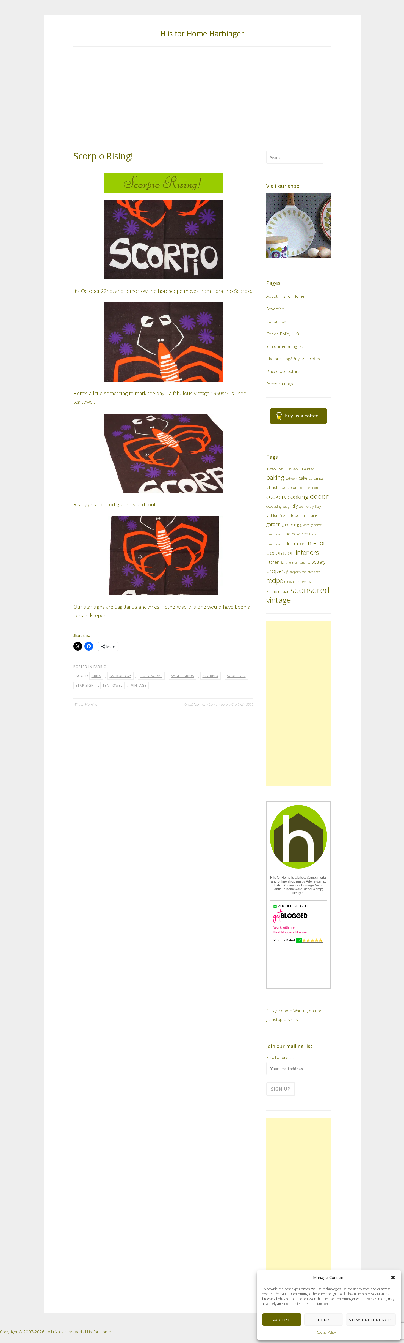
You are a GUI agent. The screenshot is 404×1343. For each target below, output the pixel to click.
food (295, 515)
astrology (120, 675)
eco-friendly (306, 507)
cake (303, 478)
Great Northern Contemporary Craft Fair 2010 (218, 704)
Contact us (276, 321)
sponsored (310, 590)
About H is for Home (285, 296)
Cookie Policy (326, 1332)
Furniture (309, 515)
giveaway (306, 524)
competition (309, 487)
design (287, 506)
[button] (393, 1277)
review (305, 581)
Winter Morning (85, 704)
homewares (297, 533)
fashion (272, 515)
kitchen (272, 562)
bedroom (291, 478)
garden (273, 524)
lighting (285, 562)
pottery (318, 562)
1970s (293, 468)
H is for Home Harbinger (202, 33)
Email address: (280, 1057)
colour (293, 487)
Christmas (276, 487)
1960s (282, 468)
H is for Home (98, 1331)
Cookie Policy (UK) (282, 334)
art (301, 468)
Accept (281, 1319)
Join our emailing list (284, 346)
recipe (274, 580)
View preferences (371, 1319)
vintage (138, 685)
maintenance (301, 562)
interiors (307, 552)
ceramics (316, 478)
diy (295, 506)
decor (319, 496)
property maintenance (304, 572)
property (277, 571)
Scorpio (210, 675)
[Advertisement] (202, 94)
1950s (271, 468)
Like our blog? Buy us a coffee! (294, 358)
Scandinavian (277, 591)
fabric (99, 666)
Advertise (275, 309)
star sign (85, 685)
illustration (295, 544)
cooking (298, 496)
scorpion (236, 675)
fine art (285, 515)
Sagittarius (182, 675)
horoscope (151, 675)
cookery (276, 497)
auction (309, 469)
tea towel (113, 685)
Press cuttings (279, 383)
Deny (324, 1319)
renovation (291, 581)
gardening (290, 524)
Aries (96, 675)
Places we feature (283, 371)
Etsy (318, 506)
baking (275, 477)
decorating (273, 506)
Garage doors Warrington (290, 1010)
